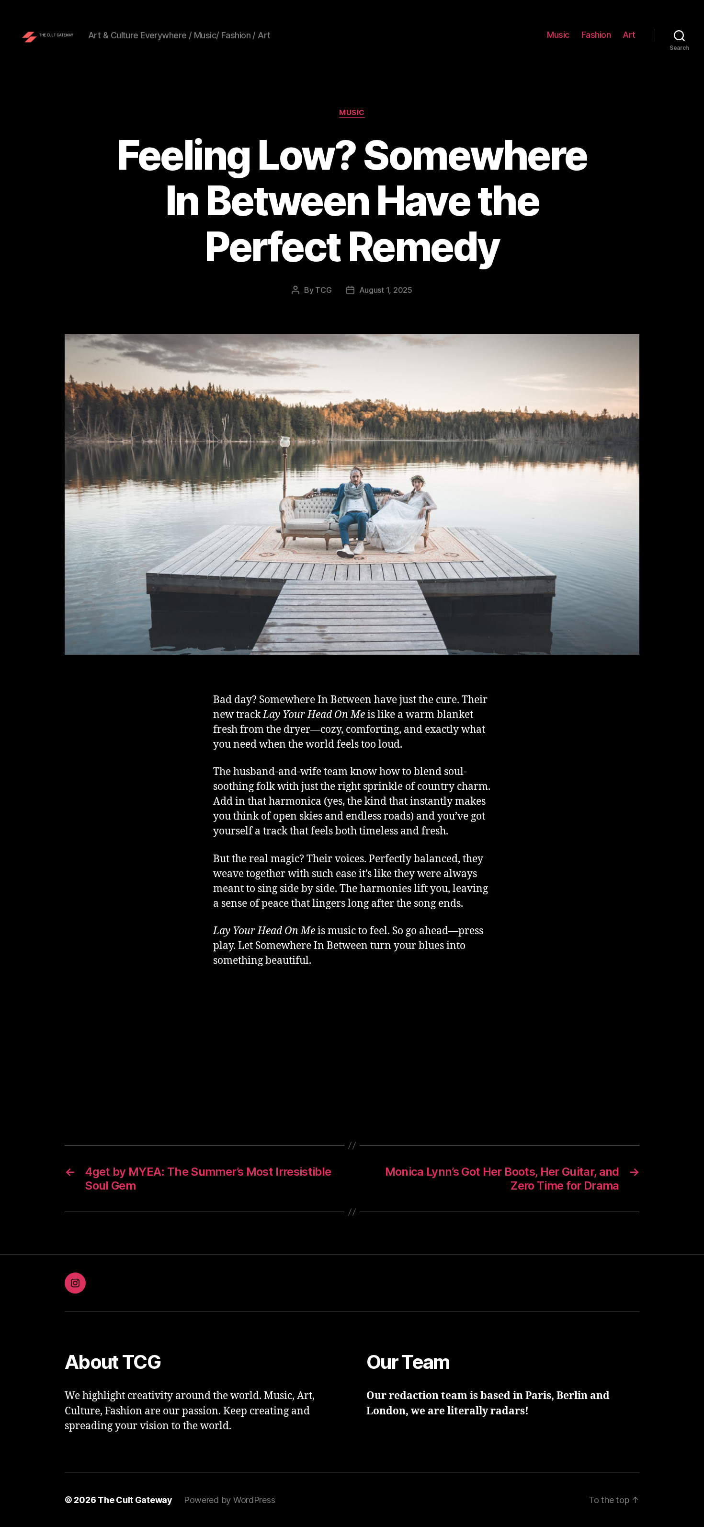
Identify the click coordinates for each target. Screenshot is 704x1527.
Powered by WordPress (229, 1500)
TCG (323, 290)
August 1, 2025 (385, 290)
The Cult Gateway (135, 1500)
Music (558, 35)
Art (629, 35)
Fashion (596, 35)
